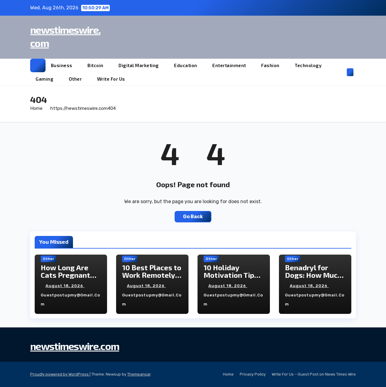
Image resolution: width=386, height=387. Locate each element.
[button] (340, 72)
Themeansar (138, 374)
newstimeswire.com (74, 346)
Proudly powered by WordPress (60, 374)
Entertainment (229, 65)
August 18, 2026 (65, 285)
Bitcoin (95, 65)
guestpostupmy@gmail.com (70, 299)
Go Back (193, 216)
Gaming (45, 79)
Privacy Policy (253, 374)
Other (76, 79)
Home (36, 108)
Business (62, 65)
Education (186, 65)
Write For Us (111, 79)
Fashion (270, 65)
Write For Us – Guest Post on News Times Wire (314, 374)
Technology (309, 65)
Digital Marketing (139, 65)
